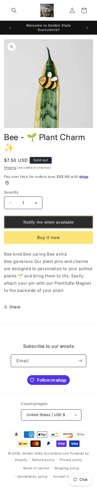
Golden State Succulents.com (46, 453)
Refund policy (43, 460)
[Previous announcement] (10, 28)
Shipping (10, 167)
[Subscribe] (80, 360)
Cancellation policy (32, 476)
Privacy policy (71, 460)
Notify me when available (48, 222)
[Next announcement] (87, 28)
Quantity (11, 192)
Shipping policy (67, 468)
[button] (14, 10)
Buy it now (48, 237)
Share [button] (14, 306)
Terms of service (36, 468)
